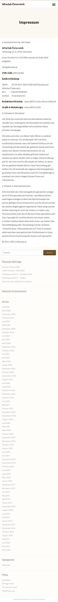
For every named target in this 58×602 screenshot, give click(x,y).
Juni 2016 (6, 514)
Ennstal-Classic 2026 (11, 267)
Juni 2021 (6, 401)
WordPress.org (8, 591)
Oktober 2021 (8, 397)
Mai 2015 (6, 546)
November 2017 (9, 488)
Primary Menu (54, 4)
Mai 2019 (6, 455)
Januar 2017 (7, 503)
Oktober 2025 (8, 318)
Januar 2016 (7, 521)
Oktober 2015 (8, 532)
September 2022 (9, 376)
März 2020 (6, 430)
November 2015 (9, 528)
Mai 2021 (6, 405)
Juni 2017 (6, 492)
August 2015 (7, 535)
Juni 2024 (6, 336)
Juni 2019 (6, 452)
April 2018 (6, 474)
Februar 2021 (7, 408)
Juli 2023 (5, 354)
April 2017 (6, 499)
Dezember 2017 (8, 484)
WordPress (26, 599)
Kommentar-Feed (9, 587)
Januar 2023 (7, 365)
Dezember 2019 (8, 437)
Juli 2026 (5, 307)
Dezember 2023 (8, 347)
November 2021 (9, 394)
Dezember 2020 (8, 412)
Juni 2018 (6, 470)
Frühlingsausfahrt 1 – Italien (14, 278)
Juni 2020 (6, 423)
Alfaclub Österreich (13, 4)
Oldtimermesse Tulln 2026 (13, 270)
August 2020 (7, 419)
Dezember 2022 (8, 368)
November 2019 (9, 441)
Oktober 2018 (8, 466)
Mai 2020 (6, 426)
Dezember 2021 (8, 390)
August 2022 (7, 379)
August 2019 (7, 448)
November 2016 (9, 506)
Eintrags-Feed (8, 583)
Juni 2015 (6, 543)
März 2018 (6, 477)
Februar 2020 (7, 434)
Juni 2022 (6, 383)
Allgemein (6, 565)
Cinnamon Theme (38, 599)
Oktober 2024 (8, 332)
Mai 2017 (6, 495)
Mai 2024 (6, 339)
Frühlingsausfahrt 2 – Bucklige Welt (17, 274)
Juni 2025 (6, 321)
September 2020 (9, 416)
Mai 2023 (6, 357)
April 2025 (6, 325)
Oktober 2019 (8, 445)
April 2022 (6, 387)
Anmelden (6, 580)
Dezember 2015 (8, 524)
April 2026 (6, 310)
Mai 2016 (6, 517)
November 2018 (9, 463)
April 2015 (6, 550)
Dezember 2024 (8, 329)
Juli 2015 (5, 539)
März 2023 (6, 361)
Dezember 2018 (8, 459)
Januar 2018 (7, 481)
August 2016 (7, 510)
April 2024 (6, 343)
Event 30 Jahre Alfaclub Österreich (17, 281)
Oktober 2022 (8, 372)
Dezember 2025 (8, 314)
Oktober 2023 (8, 350)
